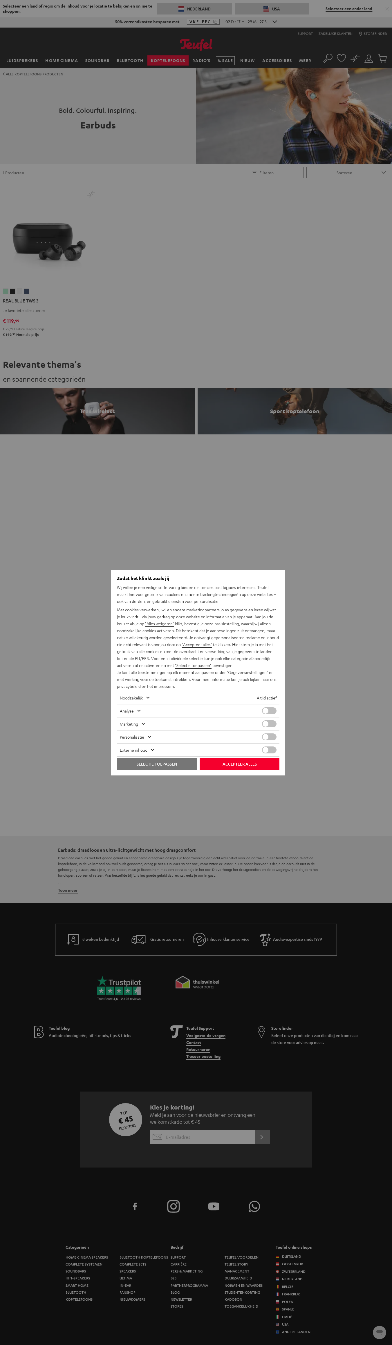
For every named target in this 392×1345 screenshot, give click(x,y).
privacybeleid (129, 686)
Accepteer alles (240, 763)
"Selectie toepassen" (193, 665)
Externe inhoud (133, 750)
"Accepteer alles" (197, 644)
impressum (164, 686)
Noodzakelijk (131, 697)
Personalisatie (132, 736)
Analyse (127, 710)
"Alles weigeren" (159, 623)
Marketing (129, 723)
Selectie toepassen (157, 763)
